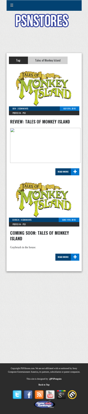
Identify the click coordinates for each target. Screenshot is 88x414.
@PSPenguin (55, 379)
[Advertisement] (44, 43)
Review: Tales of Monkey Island (40, 122)
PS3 (24, 113)
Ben (14, 108)
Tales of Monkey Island (48, 60)
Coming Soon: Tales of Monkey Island (39, 235)
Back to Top (44, 385)
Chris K (15, 219)
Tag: (18, 60)
